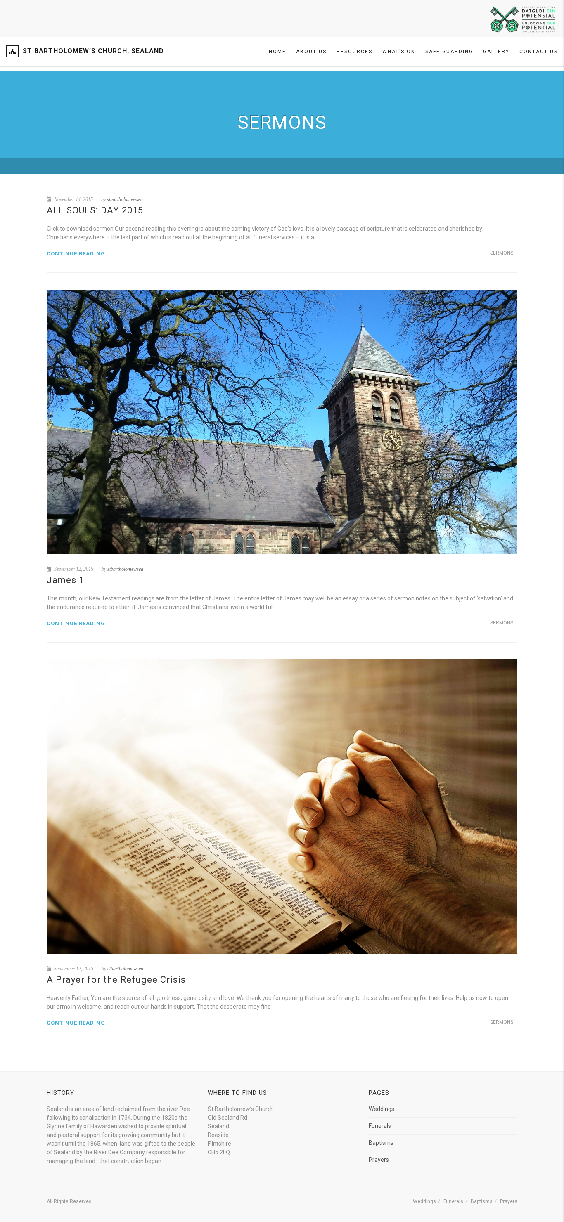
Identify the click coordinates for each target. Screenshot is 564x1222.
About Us (311, 51)
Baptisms (381, 1142)
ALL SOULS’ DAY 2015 (95, 210)
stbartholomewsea (125, 199)
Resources (354, 51)
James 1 (65, 580)
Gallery (496, 51)
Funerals (380, 1126)
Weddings (381, 1109)
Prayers (379, 1159)
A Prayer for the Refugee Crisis (116, 979)
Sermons (501, 253)
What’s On (398, 51)
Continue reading (76, 254)
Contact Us (538, 51)
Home (277, 51)
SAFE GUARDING (449, 51)
